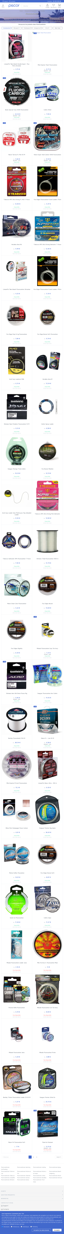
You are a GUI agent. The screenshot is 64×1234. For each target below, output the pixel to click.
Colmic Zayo (47, 918)
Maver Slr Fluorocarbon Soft (16, 1142)
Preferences (16, 1226)
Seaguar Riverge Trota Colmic (17, 469)
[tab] (32, 1191)
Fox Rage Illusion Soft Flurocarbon (47, 334)
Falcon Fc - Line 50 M (47, 738)
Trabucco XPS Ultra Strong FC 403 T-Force (17, 199)
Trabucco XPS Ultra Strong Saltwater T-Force (47, 244)
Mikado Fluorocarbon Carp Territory (47, 648)
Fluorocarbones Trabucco (8, 1175)
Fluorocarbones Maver (55, 1175)
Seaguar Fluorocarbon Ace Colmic (47, 693)
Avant (58, 1157)
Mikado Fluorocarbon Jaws (16, 1052)
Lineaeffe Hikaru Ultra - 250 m (47, 783)
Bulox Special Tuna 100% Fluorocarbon (16, 110)
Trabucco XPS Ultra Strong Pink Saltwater (47, 514)
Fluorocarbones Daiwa (23, 1179)
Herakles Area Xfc (16, 244)
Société (3, 1191)
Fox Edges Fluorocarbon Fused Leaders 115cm (47, 289)
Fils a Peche (41, 10)
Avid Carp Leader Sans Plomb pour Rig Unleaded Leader (16, 513)
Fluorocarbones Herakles (39, 1177)
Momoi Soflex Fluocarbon (16, 873)
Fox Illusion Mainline (47, 469)
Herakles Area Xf (47, 379)
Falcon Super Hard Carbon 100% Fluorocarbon (47, 154)
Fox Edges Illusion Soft (47, 873)
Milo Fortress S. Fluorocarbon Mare (47, 962)
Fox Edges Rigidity (16, 648)
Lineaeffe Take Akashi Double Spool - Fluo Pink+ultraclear (16, 64)
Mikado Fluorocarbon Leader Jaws (17, 962)
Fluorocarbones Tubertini (23, 1175)
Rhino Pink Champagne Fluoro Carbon (17, 828)
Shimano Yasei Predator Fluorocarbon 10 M (16, 424)
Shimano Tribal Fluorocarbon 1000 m (47, 558)
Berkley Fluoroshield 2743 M (16, 738)
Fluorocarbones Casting (39, 1167)
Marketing (35, 1226)
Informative (4, 1198)
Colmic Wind (47, 110)
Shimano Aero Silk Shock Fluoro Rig (16, 693)
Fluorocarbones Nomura (55, 1177)
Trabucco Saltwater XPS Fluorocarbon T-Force (17, 558)
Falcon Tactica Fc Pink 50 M (16, 154)
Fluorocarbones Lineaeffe (8, 1177)
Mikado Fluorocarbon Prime (47, 1052)
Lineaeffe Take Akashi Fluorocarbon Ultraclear (16, 289)
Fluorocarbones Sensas (23, 1177)
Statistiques (26, 1226)
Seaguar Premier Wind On (47, 1097)
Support (6, 1)
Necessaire (6, 1226)
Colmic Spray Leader (47, 424)
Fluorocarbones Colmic (39, 1175)
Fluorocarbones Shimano (7, 1179)
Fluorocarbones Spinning (23, 1167)
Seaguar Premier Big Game (47, 828)
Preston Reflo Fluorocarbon (17, 1007)
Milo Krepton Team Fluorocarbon (47, 65)
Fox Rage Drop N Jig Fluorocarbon (16, 334)
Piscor (21, 10)
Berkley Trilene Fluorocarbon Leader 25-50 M (16, 1097)
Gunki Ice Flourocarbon (17, 918)
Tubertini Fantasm (47, 1142)
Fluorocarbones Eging (55, 1167)
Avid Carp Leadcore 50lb (16, 379)
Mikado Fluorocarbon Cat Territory (47, 1007)
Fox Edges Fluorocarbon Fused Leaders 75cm (47, 199)
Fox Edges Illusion (47, 603)
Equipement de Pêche (30, 10)
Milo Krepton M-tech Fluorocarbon (16, 783)
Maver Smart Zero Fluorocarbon (16, 603)
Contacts (12, 1)
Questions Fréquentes (8, 1195)
